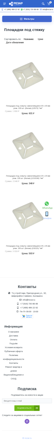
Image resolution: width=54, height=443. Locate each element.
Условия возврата (13, 347)
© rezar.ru (27, 438)
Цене (40, 39)
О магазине (13, 332)
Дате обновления (15, 42)
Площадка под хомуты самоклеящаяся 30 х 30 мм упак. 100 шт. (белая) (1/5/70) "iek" (28, 107)
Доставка (13, 335)
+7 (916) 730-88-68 (30, 9)
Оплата (13, 339)
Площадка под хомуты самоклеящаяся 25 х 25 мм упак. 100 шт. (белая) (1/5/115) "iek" (28, 247)
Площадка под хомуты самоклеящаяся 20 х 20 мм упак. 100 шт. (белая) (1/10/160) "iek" (28, 177)
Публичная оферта (13, 351)
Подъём (13, 343)
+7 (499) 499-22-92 (12, 9)
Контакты (13, 363)
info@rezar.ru (48, 9)
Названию (29, 39)
